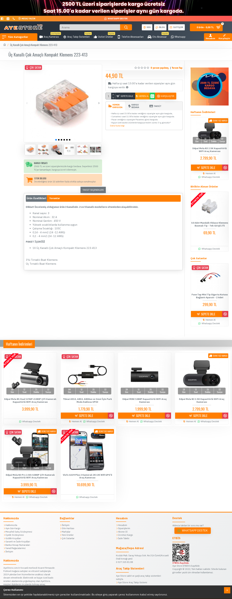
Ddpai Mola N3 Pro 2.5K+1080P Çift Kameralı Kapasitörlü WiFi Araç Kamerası (30, 476)
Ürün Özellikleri (36, 198)
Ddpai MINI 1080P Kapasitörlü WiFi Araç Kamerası (144, 400)
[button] (27, 103)
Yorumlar (54, 198)
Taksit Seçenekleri (93, 189)
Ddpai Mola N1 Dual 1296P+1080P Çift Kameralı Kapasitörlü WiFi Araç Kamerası (30, 400)
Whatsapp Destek (195, 531)
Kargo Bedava (135, 106)
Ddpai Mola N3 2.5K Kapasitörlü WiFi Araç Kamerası (209, 150)
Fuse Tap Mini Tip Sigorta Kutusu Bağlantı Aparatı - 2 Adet (210, 296)
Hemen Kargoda (117, 106)
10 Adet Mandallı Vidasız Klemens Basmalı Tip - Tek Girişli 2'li (209, 224)
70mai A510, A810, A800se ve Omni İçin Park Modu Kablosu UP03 (87, 400)
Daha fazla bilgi (117, 125)
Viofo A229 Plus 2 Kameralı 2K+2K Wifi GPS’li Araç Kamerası (87, 476)
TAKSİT (157, 106)
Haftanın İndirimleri (19, 344)
